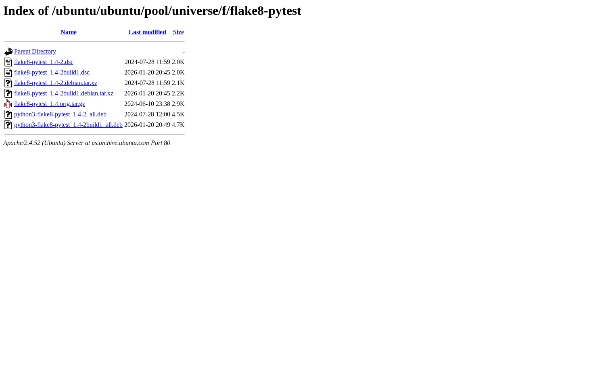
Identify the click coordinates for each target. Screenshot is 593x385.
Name (69, 32)
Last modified (147, 32)
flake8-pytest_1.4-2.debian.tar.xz (55, 82)
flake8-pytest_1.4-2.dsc (43, 61)
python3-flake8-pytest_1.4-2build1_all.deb (68, 124)
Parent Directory (35, 51)
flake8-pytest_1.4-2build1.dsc (52, 72)
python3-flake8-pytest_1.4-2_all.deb (60, 114)
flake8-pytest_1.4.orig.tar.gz (49, 103)
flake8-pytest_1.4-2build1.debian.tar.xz (63, 93)
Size (178, 32)
